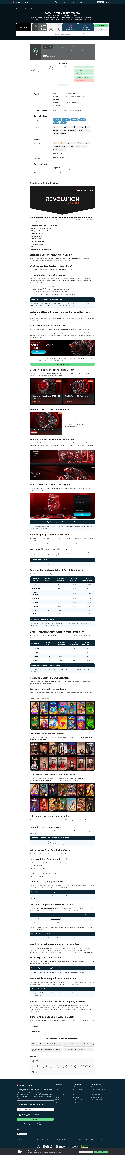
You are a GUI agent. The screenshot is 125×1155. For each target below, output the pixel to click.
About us (57, 1097)
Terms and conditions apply (65, 34)
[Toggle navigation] (106, 2)
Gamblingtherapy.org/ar (31, 33)
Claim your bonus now (62, 364)
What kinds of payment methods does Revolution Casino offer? (46, 1050)
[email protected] (56, 919)
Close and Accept (101, 1151)
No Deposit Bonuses (78, 1089)
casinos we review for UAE (50, 1021)
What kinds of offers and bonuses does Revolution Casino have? (77, 1044)
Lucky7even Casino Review (98, 1089)
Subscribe (100, 2)
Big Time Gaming (58, 127)
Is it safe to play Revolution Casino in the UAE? (43, 1043)
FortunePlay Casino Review (98, 1092)
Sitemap (57, 1099)
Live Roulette (41, 739)
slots (48, 693)
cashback (68, 427)
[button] (48, 47)
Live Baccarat (84, 737)
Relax (88, 130)
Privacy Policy (58, 1087)
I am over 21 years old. (23, 1112)
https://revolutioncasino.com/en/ (75, 96)
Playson (56, 130)
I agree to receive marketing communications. (29, 1114)
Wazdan (56, 133)
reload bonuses (52, 373)
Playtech (64, 130)
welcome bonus (71, 329)
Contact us (57, 1092)
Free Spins (75, 1094)
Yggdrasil (64, 133)
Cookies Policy (58, 1152)
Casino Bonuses (77, 1102)
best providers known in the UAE (68, 831)
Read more (62, 85)
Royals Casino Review (96, 1099)
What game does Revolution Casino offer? (75, 1049)
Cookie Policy (58, 1089)
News (56, 1102)
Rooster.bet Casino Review (98, 1087)
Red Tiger (81, 130)
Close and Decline (86, 1151)
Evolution (35, 780)
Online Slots (76, 1087)
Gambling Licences (60, 1094)
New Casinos (76, 1097)
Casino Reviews (77, 1092)
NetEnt (88, 127)
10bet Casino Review (96, 1094)
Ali (54, 56)
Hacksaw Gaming (79, 127)
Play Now (101, 26)
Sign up (35, 1119)
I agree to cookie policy (23, 1115)
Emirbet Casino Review (97, 1097)
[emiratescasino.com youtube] (18, 1130)
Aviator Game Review (78, 1099)
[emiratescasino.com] (21, 2)
